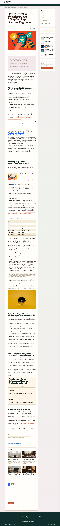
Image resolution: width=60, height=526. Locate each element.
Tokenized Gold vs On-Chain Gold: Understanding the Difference (20, 348)
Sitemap (40, 516)
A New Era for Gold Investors (14, 69)
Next (28, 184)
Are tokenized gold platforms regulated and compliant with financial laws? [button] (21, 389)
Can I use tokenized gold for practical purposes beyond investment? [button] (21, 398)
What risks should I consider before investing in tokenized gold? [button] (21, 402)
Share (30, 28)
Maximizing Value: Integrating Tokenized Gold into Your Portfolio (19, 66)
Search (40, 515)
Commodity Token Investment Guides (12, 7)
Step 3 (19, 184)
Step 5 (25, 184)
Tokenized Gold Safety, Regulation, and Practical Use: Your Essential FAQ (20, 67)
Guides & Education (25, 518)
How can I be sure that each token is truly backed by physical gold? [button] (21, 393)
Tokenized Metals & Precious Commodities (28, 521)
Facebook (14, 443)
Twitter (10, 443)
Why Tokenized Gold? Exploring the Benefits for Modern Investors (19, 59)
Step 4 (22, 184)
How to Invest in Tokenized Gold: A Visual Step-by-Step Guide (18, 63)
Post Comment (10, 503)
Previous (9, 184)
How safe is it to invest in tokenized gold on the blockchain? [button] (21, 386)
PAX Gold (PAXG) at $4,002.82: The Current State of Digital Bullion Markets (20, 60)
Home (6, 7)
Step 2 (16, 184)
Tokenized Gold (24, 516)
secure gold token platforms (11, 437)
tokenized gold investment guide (20, 437)
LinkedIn (20, 443)
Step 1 (13, 184)
